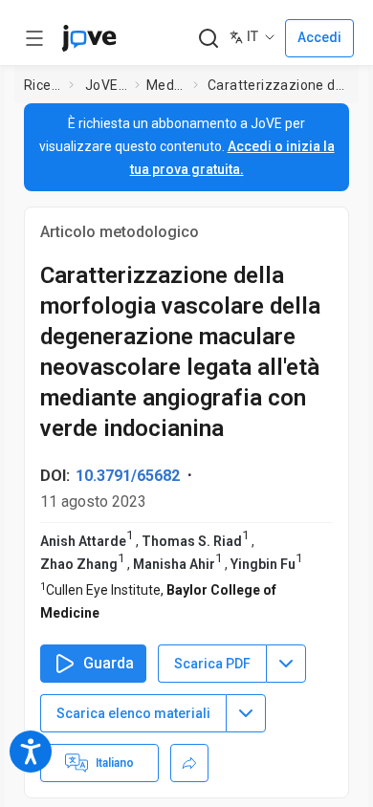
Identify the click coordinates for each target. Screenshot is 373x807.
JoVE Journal (106, 85)
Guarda (108, 663)
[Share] (189, 763)
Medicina (166, 85)
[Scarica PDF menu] (286, 663)
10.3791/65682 (128, 476)
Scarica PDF (212, 663)
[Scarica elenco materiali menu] (246, 713)
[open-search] (208, 39)
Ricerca (43, 85)
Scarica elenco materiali (133, 713)
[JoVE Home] (89, 38)
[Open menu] (34, 38)
